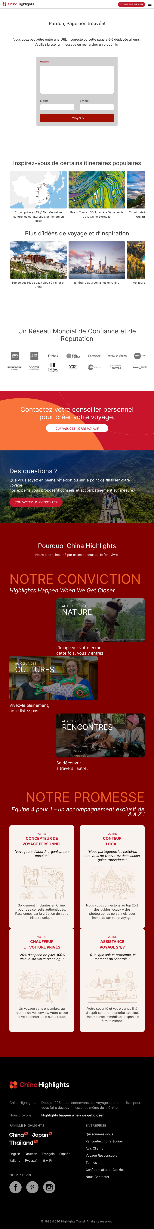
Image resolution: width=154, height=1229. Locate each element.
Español (65, 1154)
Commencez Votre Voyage (77, 428)
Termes (91, 1162)
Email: (84, 101)
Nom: (44, 101)
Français (48, 1154)
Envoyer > (77, 118)
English (14, 1154)
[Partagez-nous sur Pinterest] (32, 1192)
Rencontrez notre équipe (104, 1141)
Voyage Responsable (101, 1155)
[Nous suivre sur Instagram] (49, 1192)
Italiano (14, 1160)
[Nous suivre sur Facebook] (15, 1192)
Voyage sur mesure (131, 4)
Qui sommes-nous (99, 1134)
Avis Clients (94, 1148)
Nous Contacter (97, 1177)
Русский (31, 1160)
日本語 (47, 1160)
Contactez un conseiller (35, 502)
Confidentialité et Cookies (105, 1170)
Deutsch (31, 1154)
